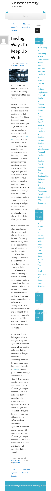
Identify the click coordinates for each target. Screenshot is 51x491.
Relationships (43, 176)
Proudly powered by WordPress (16, 486)
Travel (40, 194)
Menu (25, 16)
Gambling (41, 107)
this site (16, 369)
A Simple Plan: (40, 226)
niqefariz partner (18, 65)
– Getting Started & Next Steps (41, 238)
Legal (40, 146)
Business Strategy (24, 3)
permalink (16, 462)
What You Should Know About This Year (40, 256)
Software (41, 179)
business (41, 68)
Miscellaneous (15, 460)
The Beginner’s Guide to (14, 27)
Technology (42, 191)
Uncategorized (44, 197)
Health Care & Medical (41, 122)
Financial (41, 95)
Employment (43, 92)
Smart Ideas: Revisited (41, 283)
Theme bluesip (33, 486)
